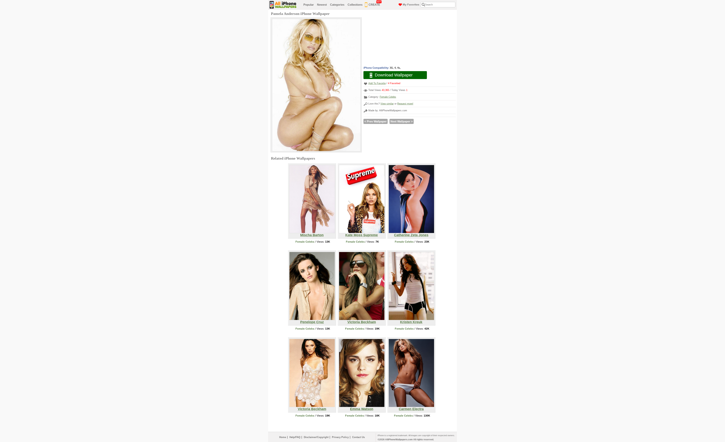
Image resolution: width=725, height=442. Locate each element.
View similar (387, 103)
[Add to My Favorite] (365, 83)
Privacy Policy (340, 437)
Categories (337, 4)
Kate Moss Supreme (361, 235)
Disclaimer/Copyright (316, 437)
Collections (355, 4)
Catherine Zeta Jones (411, 235)
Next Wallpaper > (401, 121)
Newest (322, 4)
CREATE (375, 3)
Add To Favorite (377, 83)
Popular (308, 4)
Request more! (405, 103)
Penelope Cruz (312, 322)
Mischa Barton (312, 235)
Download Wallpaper (394, 75)
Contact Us (358, 437)
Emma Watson (361, 409)
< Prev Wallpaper (375, 121)
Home (282, 437)
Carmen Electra (411, 409)
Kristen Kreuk (411, 322)
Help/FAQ (294, 437)
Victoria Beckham (361, 322)
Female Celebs (388, 96)
